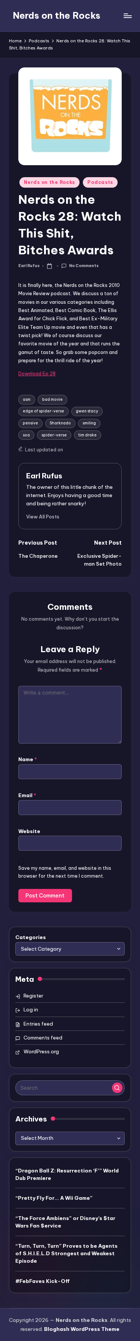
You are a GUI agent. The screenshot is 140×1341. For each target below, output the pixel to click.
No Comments (83, 265)
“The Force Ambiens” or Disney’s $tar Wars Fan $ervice (65, 1222)
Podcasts (100, 182)
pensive (30, 423)
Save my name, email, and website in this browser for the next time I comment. (64, 872)
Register (33, 995)
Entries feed (38, 1023)
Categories (30, 937)
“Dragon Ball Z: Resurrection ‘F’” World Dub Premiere (67, 1174)
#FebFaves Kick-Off (42, 1281)
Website (29, 831)
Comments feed (43, 1037)
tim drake (87, 435)
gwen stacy (87, 411)
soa (26, 435)
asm (27, 399)
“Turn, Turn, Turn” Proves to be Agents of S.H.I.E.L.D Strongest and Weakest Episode (66, 1253)
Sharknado (60, 423)
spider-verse (54, 435)
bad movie (52, 399)
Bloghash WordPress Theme (81, 1329)
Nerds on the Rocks (56, 15)
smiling (89, 423)
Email (27, 795)
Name (27, 759)
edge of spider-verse (43, 411)
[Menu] (127, 15)
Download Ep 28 (37, 373)
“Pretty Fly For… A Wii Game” (54, 1198)
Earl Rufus (44, 475)
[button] (42, 517)
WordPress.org (41, 1051)
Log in (31, 1009)
